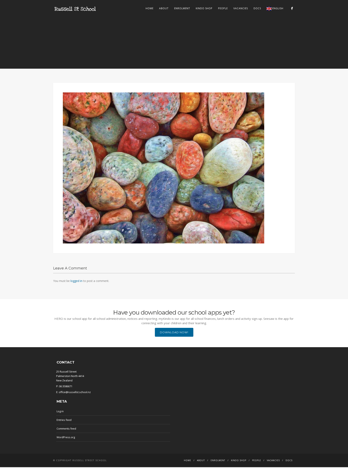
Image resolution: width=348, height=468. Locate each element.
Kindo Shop (204, 8)
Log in (60, 411)
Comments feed (66, 428)
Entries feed (64, 420)
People (223, 8)
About (164, 8)
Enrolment (182, 8)
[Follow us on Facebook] (291, 8)
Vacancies (240, 8)
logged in (76, 281)
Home (149, 8)
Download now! (174, 332)
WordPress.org (66, 437)
